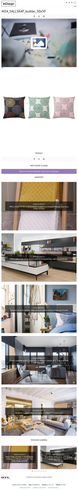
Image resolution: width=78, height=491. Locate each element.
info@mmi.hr (36, 484)
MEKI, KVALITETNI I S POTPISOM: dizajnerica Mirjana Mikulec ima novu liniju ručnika (39, 207)
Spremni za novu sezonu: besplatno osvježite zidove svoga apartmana (39, 310)
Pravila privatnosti (25, 487)
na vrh (75, 477)
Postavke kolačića (53, 487)
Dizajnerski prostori (39, 358)
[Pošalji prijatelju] (43, 16)
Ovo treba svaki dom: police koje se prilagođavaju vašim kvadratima (39, 259)
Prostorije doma (39, 308)
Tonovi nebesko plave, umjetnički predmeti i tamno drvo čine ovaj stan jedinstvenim (39, 361)
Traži (75, 6)
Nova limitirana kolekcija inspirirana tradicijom (39, 171)
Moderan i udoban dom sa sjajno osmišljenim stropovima (39, 413)
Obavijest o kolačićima (39, 487)
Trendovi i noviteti (39, 204)
